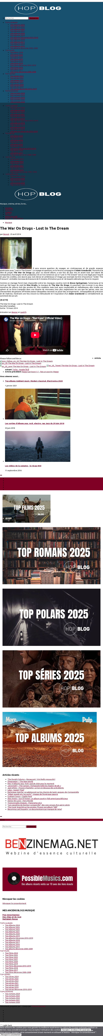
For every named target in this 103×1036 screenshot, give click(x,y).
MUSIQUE (9, 210)
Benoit (6, 234)
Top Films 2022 (16, 57)
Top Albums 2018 (17, 39)
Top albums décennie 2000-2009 (24, 48)
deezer (15, 312)
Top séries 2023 (16, 78)
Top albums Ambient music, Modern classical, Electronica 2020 (34, 381)
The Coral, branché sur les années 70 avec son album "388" (33, 807)
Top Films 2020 (16, 61)
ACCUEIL (8, 208)
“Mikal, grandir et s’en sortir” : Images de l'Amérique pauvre (33, 794)
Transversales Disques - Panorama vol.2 (25, 803)
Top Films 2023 (16, 54)
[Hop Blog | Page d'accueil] (31, 14)
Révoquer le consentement (14, 903)
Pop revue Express (11, 915)
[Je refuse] (92, 1030)
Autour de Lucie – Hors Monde (20, 801)
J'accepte (65, 1030)
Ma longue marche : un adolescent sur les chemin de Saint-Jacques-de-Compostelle (43, 792)
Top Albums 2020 (17, 33)
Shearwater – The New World (20, 781)
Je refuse (74, 1030)
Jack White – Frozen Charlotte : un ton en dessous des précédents (36, 788)
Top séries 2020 (16, 84)
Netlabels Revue (10, 919)
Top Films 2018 (16, 67)
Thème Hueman (38, 1006)
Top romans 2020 (17, 102)
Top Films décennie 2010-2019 (23, 65)
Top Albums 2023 (17, 27)
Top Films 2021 (16, 59)
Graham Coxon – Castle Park (20, 796)
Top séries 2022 (16, 80)
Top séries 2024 (16, 76)
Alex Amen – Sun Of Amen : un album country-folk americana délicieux (38, 798)
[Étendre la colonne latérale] (1, 475)
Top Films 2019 (16, 63)
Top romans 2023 (17, 95)
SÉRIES (8, 214)
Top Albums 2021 (17, 31)
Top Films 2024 (16, 52)
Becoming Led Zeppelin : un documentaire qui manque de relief (35, 809)
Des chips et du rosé (12, 917)
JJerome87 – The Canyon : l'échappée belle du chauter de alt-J (34, 786)
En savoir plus (85, 1030)
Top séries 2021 (16, 82)
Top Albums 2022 (17, 29)
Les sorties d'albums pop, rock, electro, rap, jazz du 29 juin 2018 (34, 423)
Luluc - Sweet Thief (16, 790)
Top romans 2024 (17, 93)
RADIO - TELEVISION (14, 218)
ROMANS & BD (11, 216)
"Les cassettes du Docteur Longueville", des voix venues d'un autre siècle (39, 805)
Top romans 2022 (17, 97)
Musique (8, 222)
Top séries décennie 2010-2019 (23, 89)
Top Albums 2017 (17, 42)
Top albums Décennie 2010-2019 (24, 37)
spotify (23, 312)
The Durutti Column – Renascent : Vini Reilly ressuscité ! (31, 779)
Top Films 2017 (16, 69)
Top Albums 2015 (17, 46)
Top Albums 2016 (17, 44)
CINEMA (8, 212)
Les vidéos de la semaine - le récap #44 (23, 466)
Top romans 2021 (17, 99)
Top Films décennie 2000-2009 (23, 72)
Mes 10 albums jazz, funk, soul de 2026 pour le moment (31, 784)
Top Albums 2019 (17, 35)
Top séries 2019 (16, 87)
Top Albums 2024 (17, 25)
